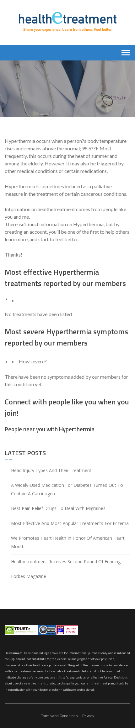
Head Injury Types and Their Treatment (51, 470)
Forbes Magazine (28, 576)
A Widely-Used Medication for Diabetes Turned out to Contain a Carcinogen (67, 489)
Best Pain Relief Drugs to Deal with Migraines (58, 508)
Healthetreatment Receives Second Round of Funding (66, 561)
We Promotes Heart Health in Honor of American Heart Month (68, 542)
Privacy (88, 716)
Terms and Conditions (59, 716)
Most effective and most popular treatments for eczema (70, 523)
